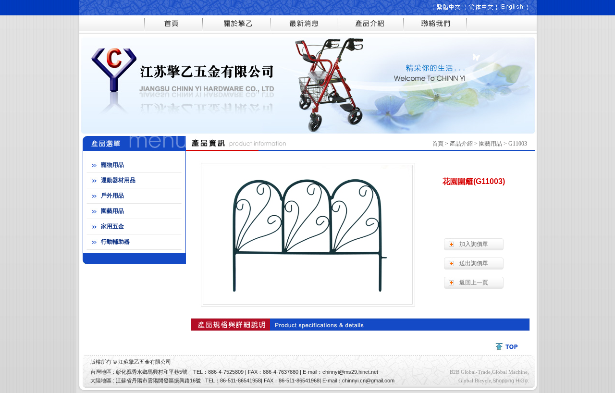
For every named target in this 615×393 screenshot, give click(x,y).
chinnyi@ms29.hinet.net (350, 372)
